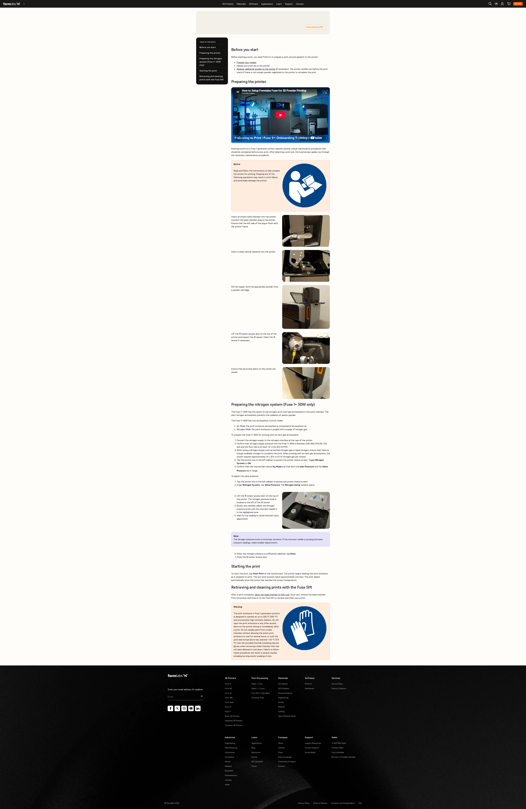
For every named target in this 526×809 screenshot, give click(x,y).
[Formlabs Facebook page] (170, 708)
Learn (279, 3)
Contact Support (312, 747)
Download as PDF (314, 27)
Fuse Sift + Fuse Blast (260, 693)
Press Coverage (285, 757)
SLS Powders (283, 688)
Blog (253, 747)
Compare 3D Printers (234, 725)
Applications (267, 3)
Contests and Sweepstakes (343, 803)
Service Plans (337, 684)
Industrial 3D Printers (234, 720)
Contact (300, 3)
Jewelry (228, 780)
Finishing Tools (257, 697)
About (280, 743)
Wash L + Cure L (258, 688)
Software (253, 3)
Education (229, 770)
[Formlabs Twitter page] (177, 708)
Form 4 (228, 684)
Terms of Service (320, 803)
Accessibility (310, 752)
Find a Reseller (338, 752)
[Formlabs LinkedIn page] (198, 708)
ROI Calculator (257, 761)
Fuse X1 (228, 707)
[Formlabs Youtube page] (191, 708)
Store (518, 4)
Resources (255, 752)
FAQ (360, 803)
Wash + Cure (256, 684)
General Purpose (285, 693)
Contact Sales (337, 747)
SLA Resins (283, 684)
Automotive (230, 752)
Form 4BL (229, 697)
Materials (241, 3)
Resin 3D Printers (232, 716)
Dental (281, 702)
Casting (281, 711)
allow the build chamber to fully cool (272, 594)
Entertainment (231, 775)
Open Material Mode (287, 716)
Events (254, 757)
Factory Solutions (339, 688)
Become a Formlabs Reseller (344, 757)
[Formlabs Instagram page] (184, 708)
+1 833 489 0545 (339, 743)
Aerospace (229, 757)
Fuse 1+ (228, 711)
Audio (227, 784)
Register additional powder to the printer (256, 69)
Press (280, 752)
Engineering (283, 697)
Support (289, 3)
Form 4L (228, 693)
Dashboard (309, 688)
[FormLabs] (11, 4)
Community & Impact (287, 761)
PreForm (308, 684)
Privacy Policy (303, 803)
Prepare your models (246, 62)
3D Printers (227, 3)
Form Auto (229, 702)
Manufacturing (231, 747)
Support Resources (313, 743)
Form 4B (228, 688)
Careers (281, 747)
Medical (281, 707)
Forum (254, 766)
